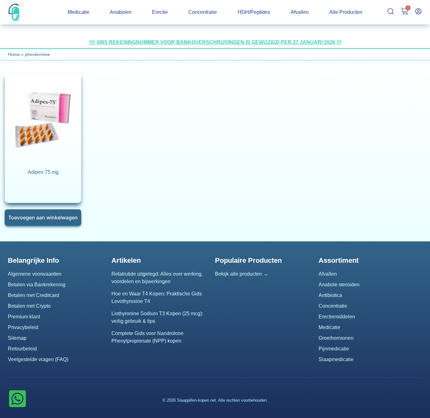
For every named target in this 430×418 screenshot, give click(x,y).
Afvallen (300, 12)
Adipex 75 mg (43, 172)
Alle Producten (345, 12)
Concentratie (202, 12)
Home (14, 54)
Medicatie (78, 12)
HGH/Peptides (254, 12)
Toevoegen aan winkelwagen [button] (43, 217)
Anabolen (121, 12)
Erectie (160, 12)
